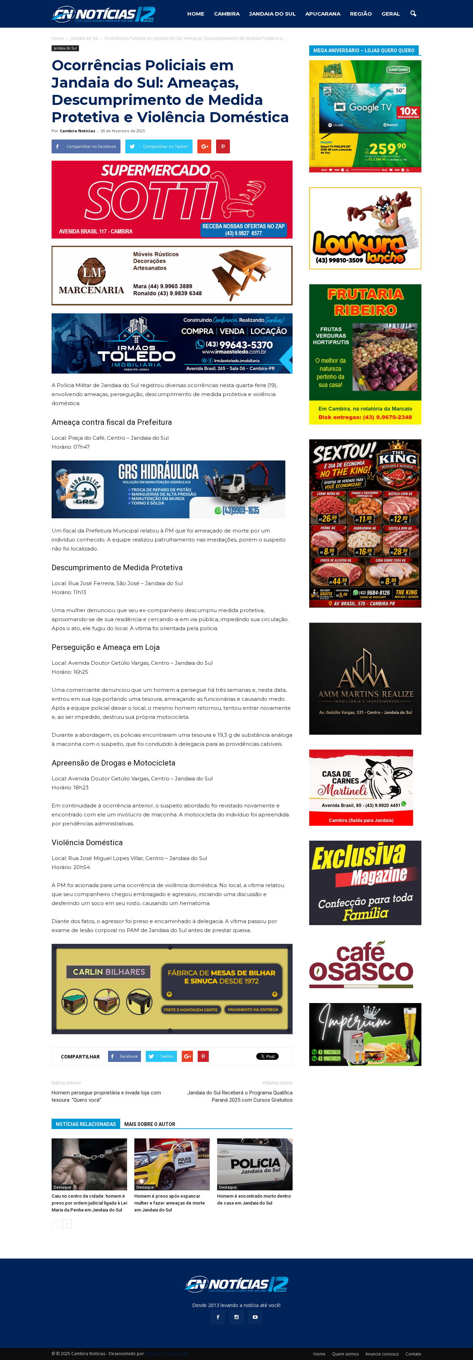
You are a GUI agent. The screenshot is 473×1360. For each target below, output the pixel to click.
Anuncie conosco (382, 1354)
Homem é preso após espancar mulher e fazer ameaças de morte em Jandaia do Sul (169, 1203)
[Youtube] (255, 1317)
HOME (195, 13)
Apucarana (322, 13)
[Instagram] (236, 1317)
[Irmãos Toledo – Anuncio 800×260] (172, 343)
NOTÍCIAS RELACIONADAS (86, 1124)
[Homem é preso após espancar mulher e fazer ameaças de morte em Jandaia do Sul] (172, 1164)
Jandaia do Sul (272, 13)
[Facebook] (218, 1317)
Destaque (62, 1187)
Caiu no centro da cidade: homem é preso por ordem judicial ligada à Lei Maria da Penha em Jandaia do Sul (89, 1203)
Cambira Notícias (77, 130)
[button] (413, 14)
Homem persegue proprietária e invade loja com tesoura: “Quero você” (106, 1096)
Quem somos (345, 1354)
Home (58, 38)
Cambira (227, 13)
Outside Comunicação (167, 1354)
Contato (413, 1354)
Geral (391, 13)
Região (361, 13)
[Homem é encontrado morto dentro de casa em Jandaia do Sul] (255, 1164)
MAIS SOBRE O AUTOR (149, 1124)
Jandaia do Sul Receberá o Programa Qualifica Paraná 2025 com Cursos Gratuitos (240, 1096)
